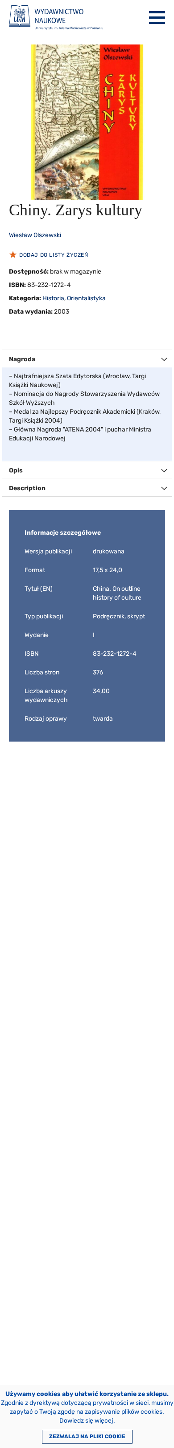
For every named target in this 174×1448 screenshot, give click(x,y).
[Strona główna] (56, 17)
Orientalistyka (86, 298)
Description (27, 488)
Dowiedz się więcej (86, 1420)
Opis (16, 470)
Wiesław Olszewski (35, 235)
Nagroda (22, 359)
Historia (53, 298)
